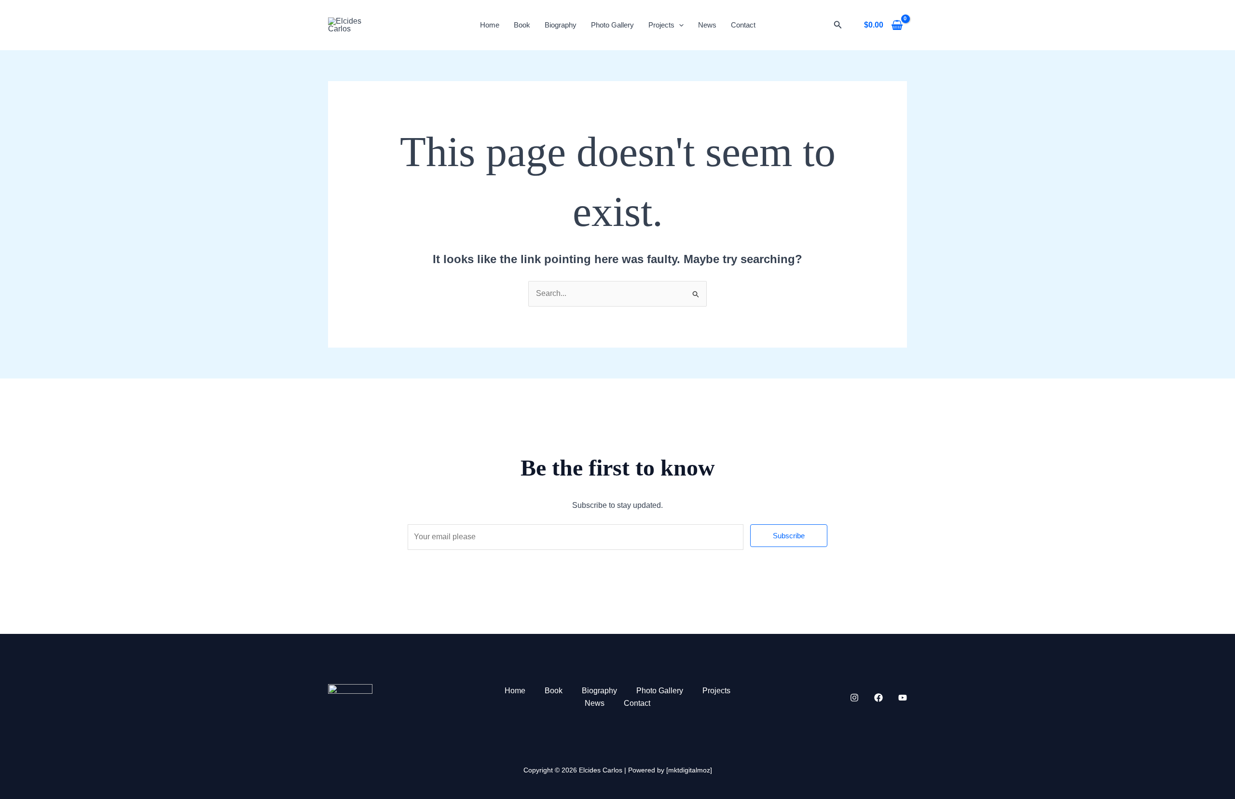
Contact (743, 25)
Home (489, 25)
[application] (679, 25)
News (707, 25)
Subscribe (789, 536)
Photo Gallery (612, 25)
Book (522, 25)
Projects (661, 25)
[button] (838, 25)
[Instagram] (854, 697)
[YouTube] (902, 697)
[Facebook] (878, 697)
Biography (560, 25)
